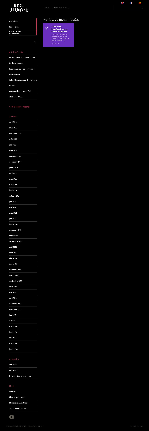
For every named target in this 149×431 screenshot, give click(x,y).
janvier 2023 (13, 190)
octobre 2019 (14, 235)
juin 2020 (12, 218)
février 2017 (13, 326)
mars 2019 (13, 252)
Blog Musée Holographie (18, 426)
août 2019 (13, 247)
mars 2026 (13, 128)
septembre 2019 (15, 241)
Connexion (13, 391)
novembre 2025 (15, 133)
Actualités (13, 364)
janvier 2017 (13, 332)
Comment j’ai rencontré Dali (20, 91)
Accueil (47, 8)
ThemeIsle (139, 426)
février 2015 (13, 343)
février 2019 (13, 258)
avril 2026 (12, 122)
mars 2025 (13, 150)
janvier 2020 (13, 224)
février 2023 (13, 184)
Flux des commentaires (18, 403)
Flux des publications (17, 397)
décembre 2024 (15, 156)
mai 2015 (12, 338)
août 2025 (13, 139)
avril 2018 (12, 298)
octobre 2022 (14, 196)
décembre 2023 (15, 162)
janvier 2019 (13, 264)
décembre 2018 (15, 269)
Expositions (13, 370)
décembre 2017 (15, 304)
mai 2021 (12, 207)
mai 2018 (12, 292)
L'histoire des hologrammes (20, 376)
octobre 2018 (14, 275)
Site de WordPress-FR (17, 408)
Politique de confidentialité (61, 8)
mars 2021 (13, 213)
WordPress (39, 426)
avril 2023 (12, 173)
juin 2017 (12, 315)
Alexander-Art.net (16, 97)
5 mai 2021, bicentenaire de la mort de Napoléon (59, 29)
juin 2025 (12, 145)
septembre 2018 (15, 281)
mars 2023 (13, 179)
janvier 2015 (13, 349)
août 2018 (13, 287)
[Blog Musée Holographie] (18, 13)
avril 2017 (12, 321)
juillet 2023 (13, 167)
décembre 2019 (15, 230)
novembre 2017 (15, 309)
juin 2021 (12, 201)
